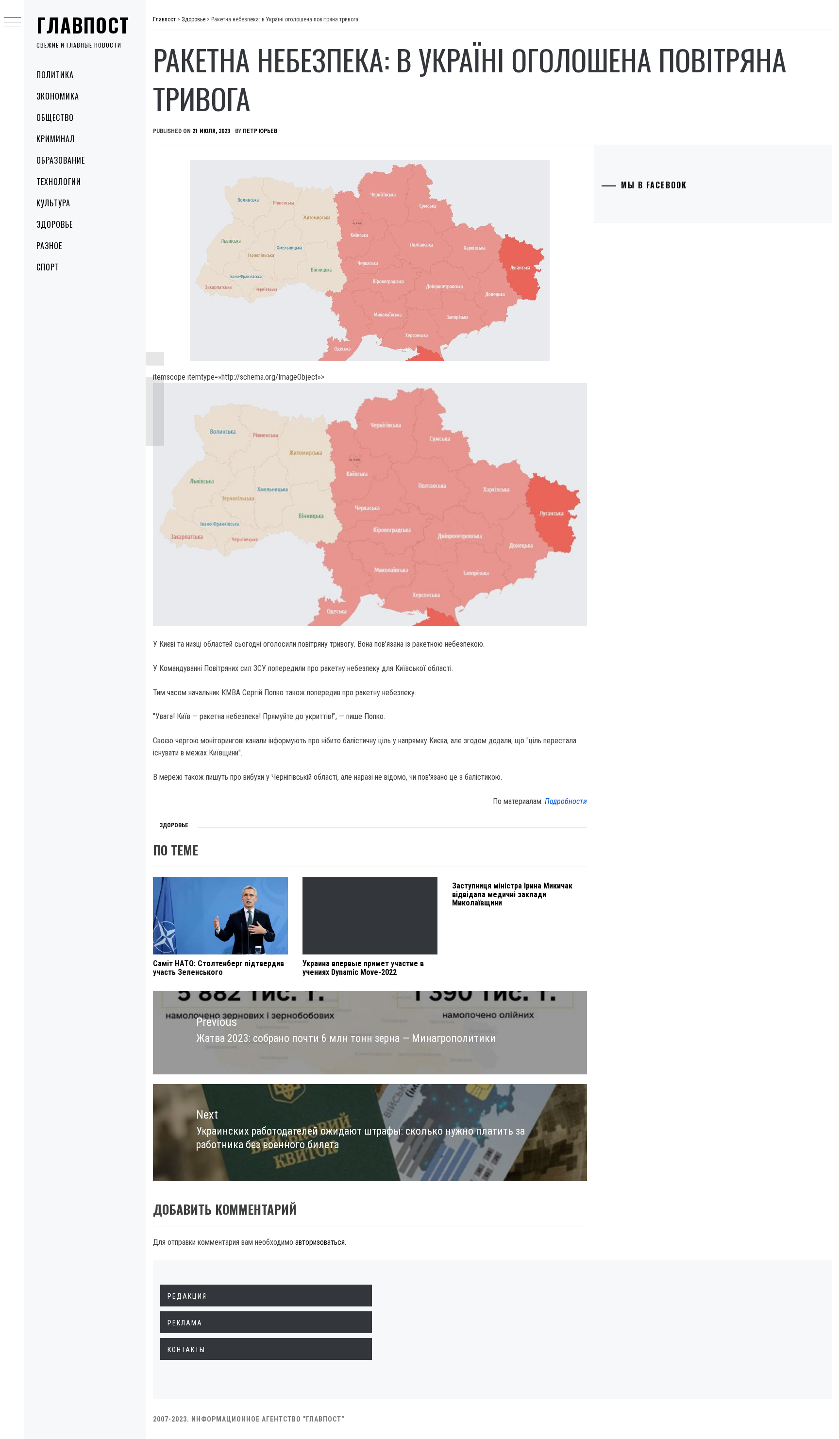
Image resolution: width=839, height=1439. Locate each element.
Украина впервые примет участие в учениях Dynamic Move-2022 (363, 968)
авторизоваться (320, 1242)
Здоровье (54, 224)
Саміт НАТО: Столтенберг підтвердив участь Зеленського (218, 968)
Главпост (83, 24)
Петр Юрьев (260, 131)
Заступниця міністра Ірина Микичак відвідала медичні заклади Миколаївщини (512, 894)
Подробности (566, 801)
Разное (49, 245)
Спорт (47, 267)
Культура (53, 203)
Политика (55, 75)
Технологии (58, 181)
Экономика (57, 96)
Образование (60, 160)
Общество (55, 117)
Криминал (55, 139)
